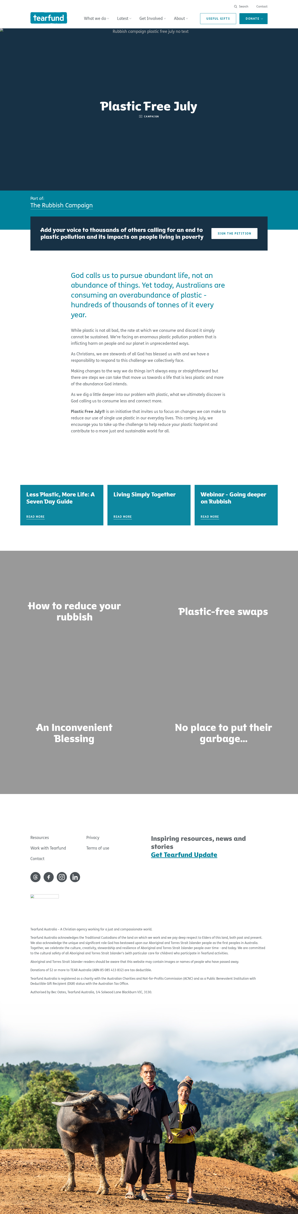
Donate (252, 18)
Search (243, 6)
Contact (262, 6)
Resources (39, 837)
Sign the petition (234, 233)
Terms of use (97, 848)
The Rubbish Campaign (61, 205)
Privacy (92, 837)
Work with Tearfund (48, 848)
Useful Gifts (218, 18)
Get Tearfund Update (184, 855)
